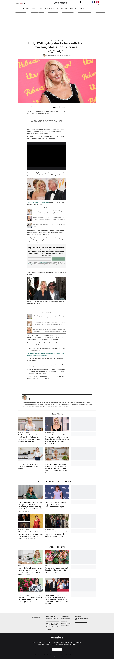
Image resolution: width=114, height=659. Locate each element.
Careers (48, 644)
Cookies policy (41, 644)
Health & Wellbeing (49, 8)
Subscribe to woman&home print (81, 619)
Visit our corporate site (74, 654)
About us (35, 642)
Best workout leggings (66, 623)
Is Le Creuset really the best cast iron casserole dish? (52, 624)
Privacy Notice (31, 263)
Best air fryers (64, 621)
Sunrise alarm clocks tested (52, 621)
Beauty (33, 8)
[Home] (23, 8)
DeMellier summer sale (100, 12)
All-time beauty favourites (52, 618)
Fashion (27, 8)
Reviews (82, 8)
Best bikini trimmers (65, 618)
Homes (39, 8)
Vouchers (48, 629)
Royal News (64, 8)
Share (30, 107)
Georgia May (51, 55)
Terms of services (43, 262)
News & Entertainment (58, 40)
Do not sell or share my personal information (64, 644)
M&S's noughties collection (67, 12)
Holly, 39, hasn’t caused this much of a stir (38, 202)
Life (58, 8)
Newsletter (64, 107)
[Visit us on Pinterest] (98, 2)
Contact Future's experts (46, 642)
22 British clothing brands (52, 626)
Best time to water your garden (37, 12)
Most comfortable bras (66, 625)
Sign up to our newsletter (81, 622)
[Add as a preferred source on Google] (57, 649)
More (88, 8)
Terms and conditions (66, 642)
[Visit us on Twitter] (94, 2)
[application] (46, 156)
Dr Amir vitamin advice (53, 12)
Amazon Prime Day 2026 (21, 12)
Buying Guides (73, 8)
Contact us (57, 642)
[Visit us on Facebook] (92, 2)
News (70, 55)
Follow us (56, 107)
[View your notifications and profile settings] (25, 3)
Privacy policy (77, 642)
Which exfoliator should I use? (84, 12)
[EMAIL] (30, 399)
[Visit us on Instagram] (96, 2)
